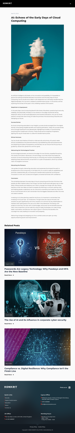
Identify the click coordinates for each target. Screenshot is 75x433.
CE (52, 430)
